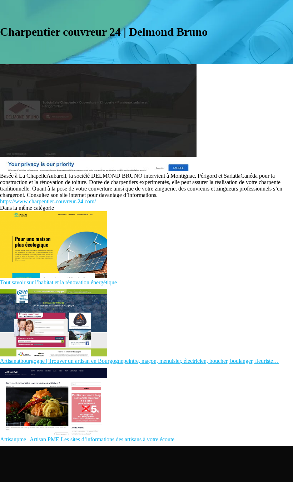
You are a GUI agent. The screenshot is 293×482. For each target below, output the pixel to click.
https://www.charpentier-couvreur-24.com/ (48, 201)
